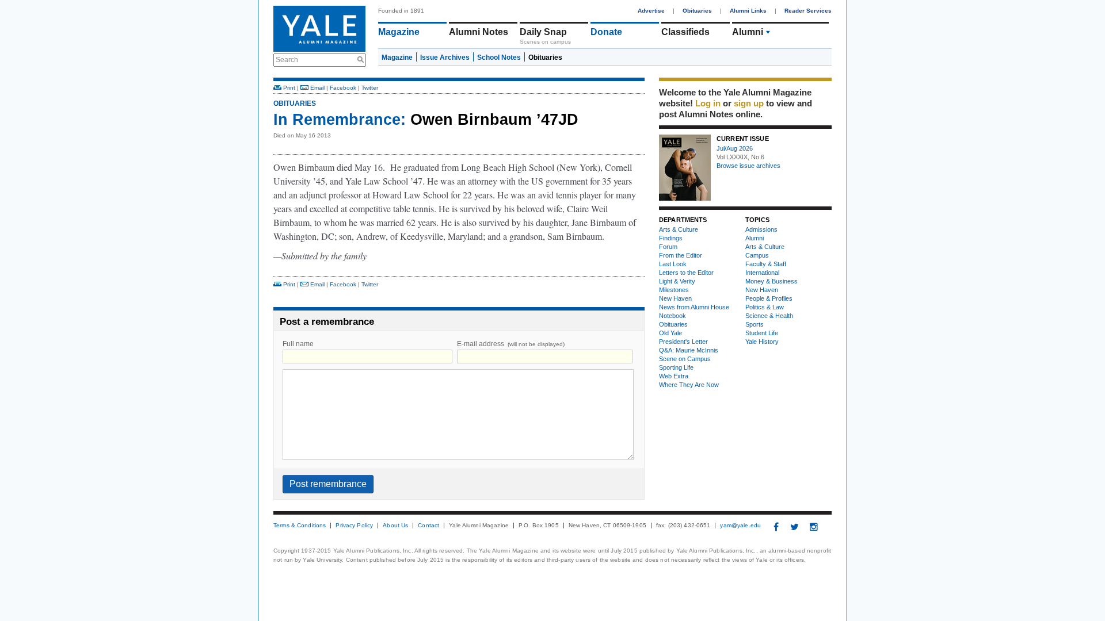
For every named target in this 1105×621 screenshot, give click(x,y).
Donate (606, 32)
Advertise (651, 10)
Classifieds (685, 32)
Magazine (399, 32)
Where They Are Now (689, 384)
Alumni (747, 32)
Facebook (343, 88)
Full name (298, 344)
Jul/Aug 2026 (735, 148)
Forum (668, 246)
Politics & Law (764, 307)
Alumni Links (748, 10)
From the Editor (680, 255)
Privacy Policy (354, 525)
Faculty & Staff (765, 263)
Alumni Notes (478, 32)
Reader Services (808, 10)
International (762, 272)
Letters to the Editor (686, 272)
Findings (671, 238)
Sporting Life (676, 367)
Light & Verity (677, 281)
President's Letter (683, 341)
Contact (428, 525)
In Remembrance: (339, 119)
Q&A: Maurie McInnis (688, 350)
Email (316, 88)
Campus (757, 255)
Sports (754, 324)
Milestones (674, 289)
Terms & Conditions (299, 525)
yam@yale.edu (740, 525)
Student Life (761, 332)
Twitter (369, 88)
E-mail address (511, 344)
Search (287, 60)
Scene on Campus (685, 358)
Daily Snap (543, 32)
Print (288, 88)
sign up (749, 103)
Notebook (672, 315)
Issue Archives (445, 57)
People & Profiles (768, 298)
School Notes (499, 57)
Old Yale (670, 332)
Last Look (673, 263)
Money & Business (771, 281)
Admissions (761, 229)
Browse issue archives (748, 165)
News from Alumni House (694, 307)
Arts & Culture (678, 229)
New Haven (675, 298)
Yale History (762, 341)
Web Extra (673, 376)
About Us (395, 525)
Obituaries (697, 10)
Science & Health (769, 315)
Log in (708, 103)
